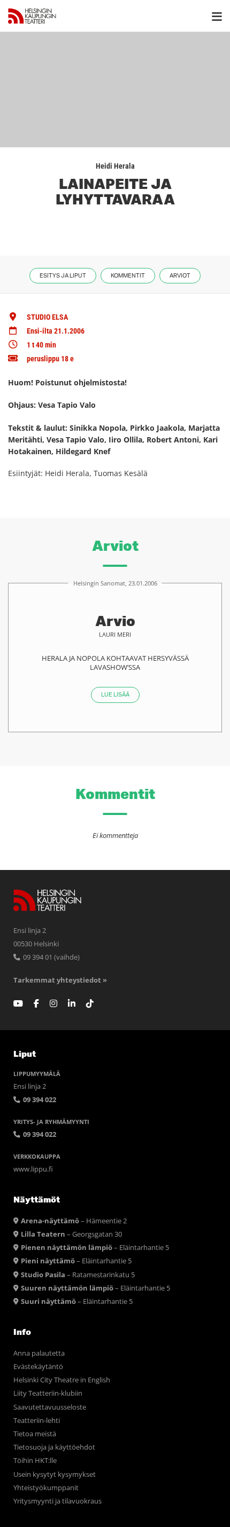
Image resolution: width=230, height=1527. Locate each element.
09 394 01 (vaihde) (50, 957)
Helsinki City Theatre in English (61, 1379)
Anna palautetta (39, 1353)
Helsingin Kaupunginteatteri (32, 16)
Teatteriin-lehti (36, 1420)
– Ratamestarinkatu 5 (78, 1274)
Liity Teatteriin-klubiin (47, 1393)
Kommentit (128, 275)
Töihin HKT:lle (35, 1460)
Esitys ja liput (63, 275)
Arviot (180, 275)
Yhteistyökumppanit (46, 1487)
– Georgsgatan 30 (71, 1234)
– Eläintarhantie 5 (95, 1247)
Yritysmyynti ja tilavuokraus (57, 1501)
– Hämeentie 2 (74, 1220)
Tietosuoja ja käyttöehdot (54, 1447)
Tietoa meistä (34, 1433)
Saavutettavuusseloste (49, 1407)
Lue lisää (115, 694)
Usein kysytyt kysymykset (54, 1474)
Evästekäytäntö (38, 1366)
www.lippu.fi (33, 1169)
